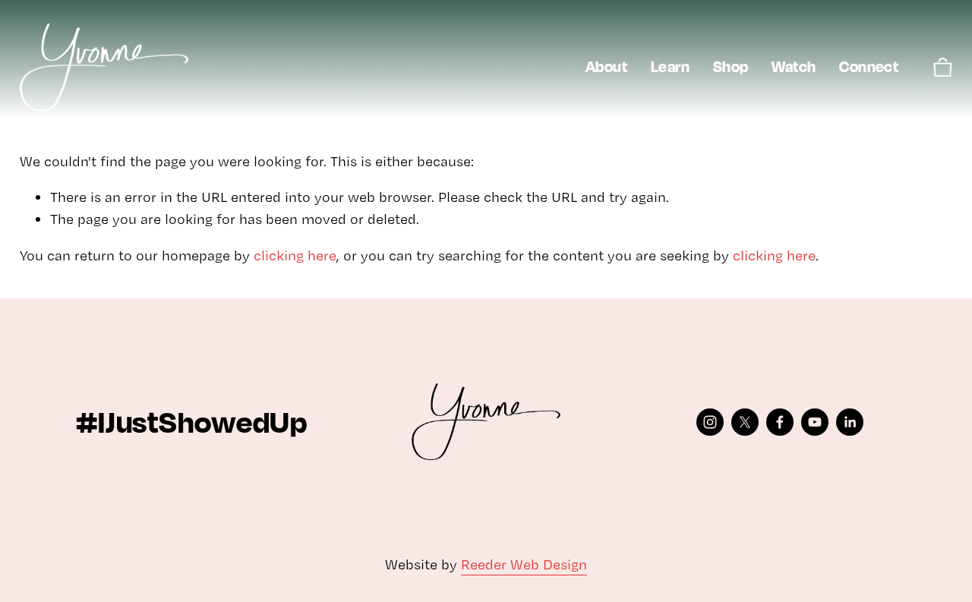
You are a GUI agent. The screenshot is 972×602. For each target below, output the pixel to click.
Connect (868, 66)
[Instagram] (710, 422)
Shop (731, 66)
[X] (745, 422)
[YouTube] (814, 422)
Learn (670, 66)
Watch (794, 66)
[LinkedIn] (849, 422)
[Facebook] (780, 422)
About (606, 66)
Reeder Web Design (524, 564)
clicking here (295, 255)
